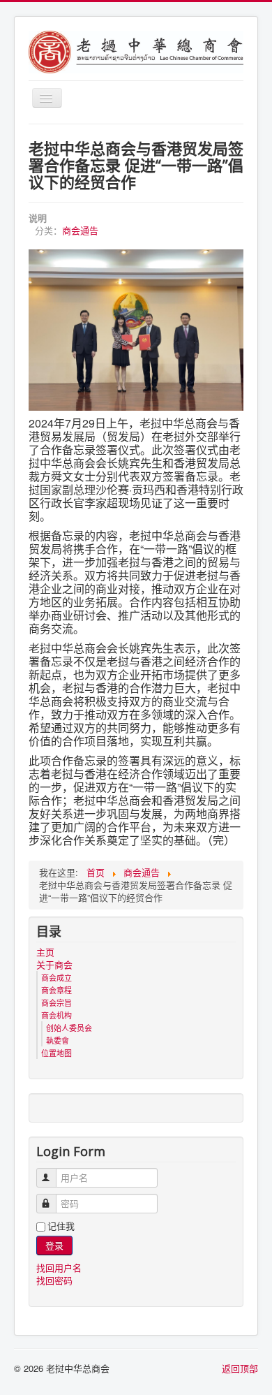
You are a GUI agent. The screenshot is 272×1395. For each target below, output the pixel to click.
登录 (54, 1245)
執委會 (57, 1040)
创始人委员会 (69, 1027)
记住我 (61, 1226)
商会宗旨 (56, 1002)
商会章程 (56, 989)
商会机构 (56, 1015)
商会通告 (80, 230)
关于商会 (54, 964)
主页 (45, 952)
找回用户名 (59, 1267)
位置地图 (56, 1052)
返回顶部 (240, 1368)
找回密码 (54, 1280)
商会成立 (56, 977)
